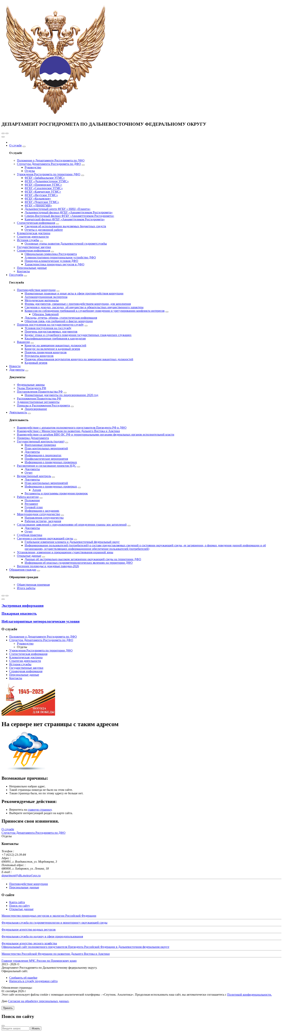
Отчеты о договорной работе (44, 229)
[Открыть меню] (6, 595)
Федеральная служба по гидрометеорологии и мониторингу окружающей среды (54, 922)
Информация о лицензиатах (43, 455)
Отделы (30, 170)
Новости (15, 366)
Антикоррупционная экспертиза (46, 297)
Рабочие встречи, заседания (43, 521)
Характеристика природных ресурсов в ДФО (54, 264)
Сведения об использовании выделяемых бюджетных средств (65, 226)
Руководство (33, 167)
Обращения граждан (22, 569)
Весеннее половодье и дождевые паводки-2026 (48, 566)
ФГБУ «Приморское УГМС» (43, 184)
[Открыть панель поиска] (3, 133)
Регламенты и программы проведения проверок (56, 493)
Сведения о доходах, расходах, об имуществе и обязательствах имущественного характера (84, 307)
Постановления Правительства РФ (40, 391)
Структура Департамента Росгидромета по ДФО (49, 164)
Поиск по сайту (19, 905)
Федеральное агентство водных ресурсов (29, 929)
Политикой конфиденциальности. (249, 994)
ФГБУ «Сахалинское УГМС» (44, 188)
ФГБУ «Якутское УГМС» (41, 195)
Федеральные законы (31, 384)
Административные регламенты (38, 402)
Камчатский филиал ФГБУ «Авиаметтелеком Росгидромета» (65, 219)
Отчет (29, 472)
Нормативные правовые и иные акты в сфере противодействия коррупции (74, 293)
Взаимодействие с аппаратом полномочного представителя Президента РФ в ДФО (71, 427)
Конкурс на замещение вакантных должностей (55, 345)
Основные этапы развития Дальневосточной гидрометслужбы (66, 243)
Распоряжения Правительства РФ (39, 398)
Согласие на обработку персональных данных (38, 1001)
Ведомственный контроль (34, 476)
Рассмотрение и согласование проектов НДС (46, 465)
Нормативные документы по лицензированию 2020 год (61, 395)
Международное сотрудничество (38, 514)
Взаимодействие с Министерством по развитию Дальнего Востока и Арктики (68, 431)
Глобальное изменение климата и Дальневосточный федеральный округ (72, 542)
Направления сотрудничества (44, 517)
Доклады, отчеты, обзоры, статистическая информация (61, 317)
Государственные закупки (34, 247)
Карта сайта (17, 902)
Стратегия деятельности (33, 236)
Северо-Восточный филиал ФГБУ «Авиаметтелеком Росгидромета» (69, 215)
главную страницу (40, 809)
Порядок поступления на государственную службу (50, 324)
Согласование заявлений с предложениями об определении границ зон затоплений (72, 524)
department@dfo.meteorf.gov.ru (21, 875)
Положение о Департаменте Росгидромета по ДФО (51, 160)
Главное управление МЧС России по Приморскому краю (39, 960)
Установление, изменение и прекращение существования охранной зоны (65, 552)
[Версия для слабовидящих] (6, 133)
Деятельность (18, 412)
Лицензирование (36, 409)
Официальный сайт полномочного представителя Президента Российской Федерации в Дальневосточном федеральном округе (85, 946)
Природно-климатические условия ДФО (51, 261)
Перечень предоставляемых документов (51, 331)
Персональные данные (32, 267)
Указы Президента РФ (31, 388)
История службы (28, 240)
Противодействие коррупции (36, 290)
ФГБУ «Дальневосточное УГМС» (47, 181)
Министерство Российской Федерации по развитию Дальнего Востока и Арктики (56, 953)
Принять (8, 1008)
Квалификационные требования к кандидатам (55, 338)
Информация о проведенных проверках (51, 462)
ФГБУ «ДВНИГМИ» (38, 205)
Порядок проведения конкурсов (46, 352)
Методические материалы (42, 300)
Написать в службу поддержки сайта (33, 981)
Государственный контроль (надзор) (40, 441)
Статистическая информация (36, 222)
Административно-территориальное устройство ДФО (60, 257)
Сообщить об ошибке (23, 977)
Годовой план (34, 507)
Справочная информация (33, 250)
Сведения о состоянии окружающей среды (45, 538)
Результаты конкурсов (39, 355)
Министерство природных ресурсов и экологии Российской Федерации (49, 915)
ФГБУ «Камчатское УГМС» (43, 191)
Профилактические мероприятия (46, 458)
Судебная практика (29, 535)
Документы (16, 369)
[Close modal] (3, 1025)
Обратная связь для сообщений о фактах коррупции (59, 321)
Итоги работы (26, 588)
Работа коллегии (28, 496)
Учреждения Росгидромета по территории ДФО (48, 174)
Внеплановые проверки (40, 445)
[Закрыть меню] (3, 136)
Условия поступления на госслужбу (48, 328)
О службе (15, 145)
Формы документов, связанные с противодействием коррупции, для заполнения (78, 303)
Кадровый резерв (36, 362)
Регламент (31, 503)
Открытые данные (29, 555)
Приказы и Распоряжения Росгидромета (43, 405)
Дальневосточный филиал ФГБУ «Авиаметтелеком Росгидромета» (69, 212)
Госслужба (16, 274)
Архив (36, 490)
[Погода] (3, 595)
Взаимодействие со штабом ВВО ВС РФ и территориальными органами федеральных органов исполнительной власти (95, 434)
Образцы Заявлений (45, 314)
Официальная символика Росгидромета (51, 254)
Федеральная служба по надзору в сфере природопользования (42, 936)
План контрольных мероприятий (46, 448)
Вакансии (23, 342)
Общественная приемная (33, 584)
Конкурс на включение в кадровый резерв (52, 348)
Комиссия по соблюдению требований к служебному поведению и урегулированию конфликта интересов (95, 310)
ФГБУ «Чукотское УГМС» (42, 202)
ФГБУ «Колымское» (38, 198)
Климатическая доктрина (33, 233)
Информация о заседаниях (42, 510)
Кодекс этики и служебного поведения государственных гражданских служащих (78, 335)
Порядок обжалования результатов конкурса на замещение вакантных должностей (79, 359)
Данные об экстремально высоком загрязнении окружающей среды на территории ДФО (83, 559)
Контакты (23, 271)
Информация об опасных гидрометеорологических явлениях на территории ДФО (79, 562)
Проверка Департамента (33, 438)
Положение (32, 500)
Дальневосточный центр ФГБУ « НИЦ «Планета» (57, 209)
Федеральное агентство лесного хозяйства (29, 943)
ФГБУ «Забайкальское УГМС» (45, 177)
